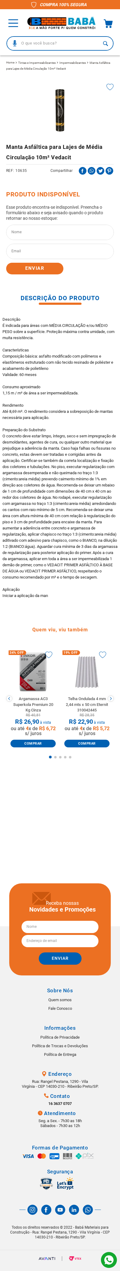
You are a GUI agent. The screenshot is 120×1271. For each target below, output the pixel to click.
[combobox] (60, 43)
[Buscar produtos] (105, 43)
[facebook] (82, 171)
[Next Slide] (111, 699)
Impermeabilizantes (72, 62)
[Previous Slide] (9, 699)
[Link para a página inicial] (10, 62)
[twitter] (100, 171)
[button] (14, 43)
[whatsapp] (91, 171)
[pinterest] (109, 171)
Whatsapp (109, 1260)
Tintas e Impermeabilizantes (37, 62)
